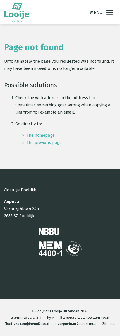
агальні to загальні (26, 317)
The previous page (44, 142)
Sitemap (109, 324)
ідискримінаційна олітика (75, 324)
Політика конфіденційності (26, 324)
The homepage (41, 135)
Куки (50, 317)
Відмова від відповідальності (84, 317)
